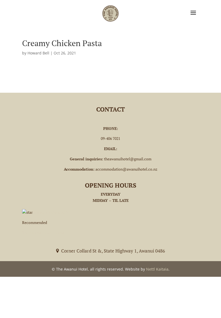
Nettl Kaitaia (157, 269)
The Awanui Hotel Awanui (43, 232)
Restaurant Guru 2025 (50, 212)
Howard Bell (38, 53)
